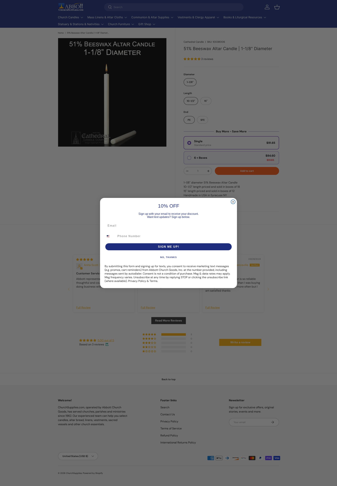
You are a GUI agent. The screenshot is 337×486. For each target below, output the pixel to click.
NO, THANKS (168, 257)
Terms (153, 281)
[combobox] (110, 236)
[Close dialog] (233, 202)
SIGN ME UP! (168, 246)
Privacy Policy (137, 281)
